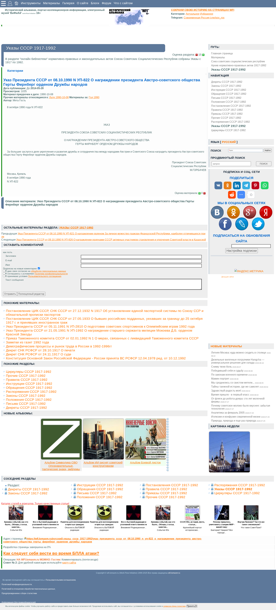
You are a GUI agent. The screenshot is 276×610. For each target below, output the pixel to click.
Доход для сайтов (228, 277)
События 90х (16, 530)
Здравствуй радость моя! (230, 390)
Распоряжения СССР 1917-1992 (230, 121)
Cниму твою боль (226, 366)
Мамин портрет (224, 378)
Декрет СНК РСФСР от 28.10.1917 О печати (40, 350)
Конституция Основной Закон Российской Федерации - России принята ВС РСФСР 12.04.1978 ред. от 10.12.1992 (96, 358)
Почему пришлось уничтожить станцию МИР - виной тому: (222, 524)
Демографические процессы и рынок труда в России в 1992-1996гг (59, 346)
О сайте (82, 3)
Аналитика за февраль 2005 (232, 412)
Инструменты (31, 3)
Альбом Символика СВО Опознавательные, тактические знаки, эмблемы (61, 466)
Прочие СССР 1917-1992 (226, 117)
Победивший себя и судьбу (232, 370)
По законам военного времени (234, 374)
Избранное (206, 13)
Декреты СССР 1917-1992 (226, 81)
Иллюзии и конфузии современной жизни (240, 416)
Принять (191, 606)
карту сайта (69, 562)
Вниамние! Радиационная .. (45, 527)
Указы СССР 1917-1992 (228, 126)
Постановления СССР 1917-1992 (231, 105)
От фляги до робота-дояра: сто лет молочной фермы (237, 400)
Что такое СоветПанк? (251, 527)
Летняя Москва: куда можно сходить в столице (241, 354)
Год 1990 (94, 97)
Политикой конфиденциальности (17, 584)
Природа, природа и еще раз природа (238, 420)
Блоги (95, 3)
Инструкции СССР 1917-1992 (228, 89)
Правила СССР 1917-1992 (227, 109)
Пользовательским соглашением (61, 580)
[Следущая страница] (167, 444)
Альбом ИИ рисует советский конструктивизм (103, 464)
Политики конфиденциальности (51, 273)
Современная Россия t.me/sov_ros (204, 17)
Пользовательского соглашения (44, 276)
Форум (106, 3)
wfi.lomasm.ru (174, 573)
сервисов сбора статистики (174, 606)
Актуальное (192, 13)
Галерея (68, 3)
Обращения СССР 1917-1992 (228, 93)
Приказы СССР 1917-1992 (227, 113)
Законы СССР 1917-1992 (226, 85)
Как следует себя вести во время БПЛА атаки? (51, 553)
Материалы (51, 3)
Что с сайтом (123, 3)
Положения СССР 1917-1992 (228, 101)
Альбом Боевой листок (145, 462)
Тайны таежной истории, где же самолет (239, 386)
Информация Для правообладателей (19, 602)
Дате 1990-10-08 (59, 97)
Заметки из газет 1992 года (27, 342)
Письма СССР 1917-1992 (226, 97)
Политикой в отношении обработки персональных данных (28, 589)
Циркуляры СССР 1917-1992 (228, 130)
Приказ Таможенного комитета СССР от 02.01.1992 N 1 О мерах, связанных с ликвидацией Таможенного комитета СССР (102, 338)
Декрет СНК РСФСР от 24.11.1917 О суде (38, 354)
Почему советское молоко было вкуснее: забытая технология (240, 407)
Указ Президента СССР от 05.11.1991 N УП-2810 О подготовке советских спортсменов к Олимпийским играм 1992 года (100, 326)
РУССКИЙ (229, 142)
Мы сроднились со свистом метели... (237, 382)
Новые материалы (226, 346)
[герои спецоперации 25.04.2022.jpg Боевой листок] (145, 458)
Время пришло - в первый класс (235, 394)
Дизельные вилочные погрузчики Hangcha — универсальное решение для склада (237, 361)
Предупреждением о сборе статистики (19, 593)
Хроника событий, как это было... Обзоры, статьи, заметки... (16, 524)
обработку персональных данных (48, 271)
